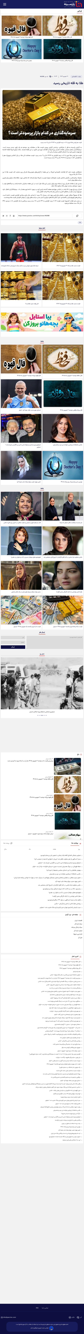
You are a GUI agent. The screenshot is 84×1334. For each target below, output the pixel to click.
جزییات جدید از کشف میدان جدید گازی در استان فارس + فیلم (64, 1061)
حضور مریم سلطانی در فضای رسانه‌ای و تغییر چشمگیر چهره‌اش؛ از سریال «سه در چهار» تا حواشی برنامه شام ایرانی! (47, 878)
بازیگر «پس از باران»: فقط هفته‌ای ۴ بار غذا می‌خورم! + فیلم (65, 998)
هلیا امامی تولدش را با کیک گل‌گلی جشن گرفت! (69, 592)
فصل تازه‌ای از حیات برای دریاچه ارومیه (70, 1097)
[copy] (77, 216)
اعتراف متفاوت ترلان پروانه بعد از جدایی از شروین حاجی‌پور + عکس (63, 985)
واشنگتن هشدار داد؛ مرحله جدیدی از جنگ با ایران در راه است (64, 988)
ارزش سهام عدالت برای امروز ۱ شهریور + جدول (40, 834)
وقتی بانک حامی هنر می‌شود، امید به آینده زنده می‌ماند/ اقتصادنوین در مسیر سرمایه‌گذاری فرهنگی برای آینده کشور (51, 1084)
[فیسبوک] (10, 216)
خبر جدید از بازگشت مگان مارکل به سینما (71, 523)
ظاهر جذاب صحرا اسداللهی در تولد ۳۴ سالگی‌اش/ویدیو (64, 900)
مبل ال (80, 938)
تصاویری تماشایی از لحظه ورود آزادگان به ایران (42, 712)
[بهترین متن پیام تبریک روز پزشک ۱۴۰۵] (22, 49)
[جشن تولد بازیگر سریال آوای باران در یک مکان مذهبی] (21, 575)
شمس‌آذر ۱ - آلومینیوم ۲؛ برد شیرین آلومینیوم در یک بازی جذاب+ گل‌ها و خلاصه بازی (58, 1028)
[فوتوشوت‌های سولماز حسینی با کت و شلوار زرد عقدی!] (21, 540)
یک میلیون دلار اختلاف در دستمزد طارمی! (69, 1067)
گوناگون (79, 11)
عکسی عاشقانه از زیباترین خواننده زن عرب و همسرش (67, 445)
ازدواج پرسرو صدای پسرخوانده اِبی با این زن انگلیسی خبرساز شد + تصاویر (23, 446)
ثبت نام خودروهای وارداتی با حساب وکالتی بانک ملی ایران (65, 1133)
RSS (37, 1308)
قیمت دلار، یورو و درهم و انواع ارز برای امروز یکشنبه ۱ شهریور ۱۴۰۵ (63, 1064)
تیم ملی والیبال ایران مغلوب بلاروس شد (70, 1038)
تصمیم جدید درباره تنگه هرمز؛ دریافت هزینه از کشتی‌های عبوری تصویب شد (61, 1018)
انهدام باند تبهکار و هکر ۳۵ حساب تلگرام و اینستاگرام (66, 1094)
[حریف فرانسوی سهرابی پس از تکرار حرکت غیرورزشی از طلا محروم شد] (21, 247)
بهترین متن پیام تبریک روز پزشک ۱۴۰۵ (22, 61)
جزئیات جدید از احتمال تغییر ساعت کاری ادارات (68, 1071)
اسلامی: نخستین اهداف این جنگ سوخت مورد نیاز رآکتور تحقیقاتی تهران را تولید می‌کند (58, 1087)
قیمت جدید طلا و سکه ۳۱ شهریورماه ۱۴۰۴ (68, 266)
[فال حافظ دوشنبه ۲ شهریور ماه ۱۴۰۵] (62, 26)
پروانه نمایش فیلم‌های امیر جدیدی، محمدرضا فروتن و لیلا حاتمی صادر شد (61, 1074)
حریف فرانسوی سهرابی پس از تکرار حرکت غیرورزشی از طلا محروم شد (20, 266)
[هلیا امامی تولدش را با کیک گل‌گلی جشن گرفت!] (62, 575)
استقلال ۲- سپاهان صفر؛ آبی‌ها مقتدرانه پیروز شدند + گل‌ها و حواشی (62, 1031)
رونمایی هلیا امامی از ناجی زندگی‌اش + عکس (67, 904)
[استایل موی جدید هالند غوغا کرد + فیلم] (21, 393)
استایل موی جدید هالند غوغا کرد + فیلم (30, 410)
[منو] (5, 4)
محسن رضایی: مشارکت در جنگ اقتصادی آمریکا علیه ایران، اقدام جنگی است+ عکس (59, 982)
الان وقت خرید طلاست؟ (32, 304)
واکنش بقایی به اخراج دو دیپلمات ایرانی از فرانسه (67, 1120)
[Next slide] (80, 679)
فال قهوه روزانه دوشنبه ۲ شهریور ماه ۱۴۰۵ (22, 37)
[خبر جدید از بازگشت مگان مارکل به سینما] (62, 506)
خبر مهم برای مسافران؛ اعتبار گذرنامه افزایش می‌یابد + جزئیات (65, 1011)
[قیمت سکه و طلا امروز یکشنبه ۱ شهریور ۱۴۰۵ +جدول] (62, 610)
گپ (81, 1317)
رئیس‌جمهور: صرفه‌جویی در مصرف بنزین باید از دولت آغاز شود (64, 1008)
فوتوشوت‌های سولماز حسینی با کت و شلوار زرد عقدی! (26, 557)
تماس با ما (45, 1308)
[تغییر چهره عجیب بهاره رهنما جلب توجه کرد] (21, 465)
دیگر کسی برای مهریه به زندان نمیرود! (70, 1114)
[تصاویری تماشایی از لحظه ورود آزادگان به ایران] (42, 683)
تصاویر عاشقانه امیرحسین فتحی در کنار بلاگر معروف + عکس (65, 975)
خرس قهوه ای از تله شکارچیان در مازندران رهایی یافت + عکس (64, 1091)
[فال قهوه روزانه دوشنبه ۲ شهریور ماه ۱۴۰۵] (22, 26)
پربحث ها (6, 843)
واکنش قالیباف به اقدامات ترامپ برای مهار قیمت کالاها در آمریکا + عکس (62, 1034)
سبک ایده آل (78, 924)
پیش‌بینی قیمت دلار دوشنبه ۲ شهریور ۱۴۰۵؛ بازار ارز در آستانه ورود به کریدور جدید (30, 761)
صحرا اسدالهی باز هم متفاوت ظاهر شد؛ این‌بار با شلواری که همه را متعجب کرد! (57, 859)
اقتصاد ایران (78, 920)
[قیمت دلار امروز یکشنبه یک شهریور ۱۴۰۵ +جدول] (21, 610)
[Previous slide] (4, 679)
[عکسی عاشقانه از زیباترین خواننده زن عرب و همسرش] (62, 428)
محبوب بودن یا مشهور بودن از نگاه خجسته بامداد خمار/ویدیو (64, 1137)
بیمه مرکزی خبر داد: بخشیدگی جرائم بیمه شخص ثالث (66, 1044)
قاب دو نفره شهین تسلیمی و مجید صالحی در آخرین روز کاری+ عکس (22, 523)
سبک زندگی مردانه (77, 927)
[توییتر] (3, 216)
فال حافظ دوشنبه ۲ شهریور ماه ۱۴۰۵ (62, 37)
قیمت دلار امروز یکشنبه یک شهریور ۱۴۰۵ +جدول (27, 627)
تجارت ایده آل (78, 931)
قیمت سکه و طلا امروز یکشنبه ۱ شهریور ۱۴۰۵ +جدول (67, 627)
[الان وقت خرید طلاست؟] (21, 285)
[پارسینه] (72, 4)
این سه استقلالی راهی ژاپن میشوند (71, 1140)
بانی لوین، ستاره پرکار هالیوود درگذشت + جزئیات (68, 1058)
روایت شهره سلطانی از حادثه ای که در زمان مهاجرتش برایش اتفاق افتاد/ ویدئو (60, 1107)
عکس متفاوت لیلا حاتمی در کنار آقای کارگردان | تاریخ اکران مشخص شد (63, 557)
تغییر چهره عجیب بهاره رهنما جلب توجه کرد (29, 482)
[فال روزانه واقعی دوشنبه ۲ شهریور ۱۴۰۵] (62, 49)
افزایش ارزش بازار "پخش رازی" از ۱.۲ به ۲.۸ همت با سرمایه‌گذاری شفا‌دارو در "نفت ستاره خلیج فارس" (54, 1054)
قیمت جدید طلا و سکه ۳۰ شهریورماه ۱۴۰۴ (68, 304)
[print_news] (13, 216)
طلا (80, 222)
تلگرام (73, 1317)
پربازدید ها (75, 843)
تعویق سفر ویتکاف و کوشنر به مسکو (71, 1048)
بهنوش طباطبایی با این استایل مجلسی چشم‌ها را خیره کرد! (63, 870)
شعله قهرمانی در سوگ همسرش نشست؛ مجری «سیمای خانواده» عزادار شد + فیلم (57, 866)
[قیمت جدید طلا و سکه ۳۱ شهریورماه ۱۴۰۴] (62, 247)
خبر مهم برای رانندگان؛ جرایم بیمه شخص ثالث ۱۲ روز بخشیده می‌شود (62, 1021)
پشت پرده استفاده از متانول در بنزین (71, 1124)
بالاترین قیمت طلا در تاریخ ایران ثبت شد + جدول (67, 1104)
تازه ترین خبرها (78, 934)
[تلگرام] (7, 216)
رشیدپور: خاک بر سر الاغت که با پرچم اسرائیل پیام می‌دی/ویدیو (62, 889)
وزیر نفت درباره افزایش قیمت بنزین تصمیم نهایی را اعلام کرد (65, 995)
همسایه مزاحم (76, 972)
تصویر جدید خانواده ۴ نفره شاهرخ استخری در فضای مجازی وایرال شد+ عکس (60, 991)
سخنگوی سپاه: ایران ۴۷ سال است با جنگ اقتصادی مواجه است (64, 1001)
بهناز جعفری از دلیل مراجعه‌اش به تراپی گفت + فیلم (67, 1015)
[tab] (46, 715)
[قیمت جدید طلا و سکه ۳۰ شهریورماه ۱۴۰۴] (62, 285)
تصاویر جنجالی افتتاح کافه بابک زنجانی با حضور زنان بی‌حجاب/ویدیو (61, 855)
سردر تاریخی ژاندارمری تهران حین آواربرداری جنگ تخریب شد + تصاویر (60, 907)
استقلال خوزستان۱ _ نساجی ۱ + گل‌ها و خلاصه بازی (67, 1024)
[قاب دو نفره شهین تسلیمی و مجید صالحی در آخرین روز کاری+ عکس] (21, 506)
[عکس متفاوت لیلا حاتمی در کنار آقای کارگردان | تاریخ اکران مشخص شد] (62, 540)
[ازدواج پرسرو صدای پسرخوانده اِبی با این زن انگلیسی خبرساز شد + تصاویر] (21, 428)
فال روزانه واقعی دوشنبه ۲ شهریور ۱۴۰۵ (62, 61)
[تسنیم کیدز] (42, 323)
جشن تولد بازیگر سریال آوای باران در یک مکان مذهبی (26, 592)
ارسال (13, 647)
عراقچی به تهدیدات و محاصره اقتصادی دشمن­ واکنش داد (65, 1077)
